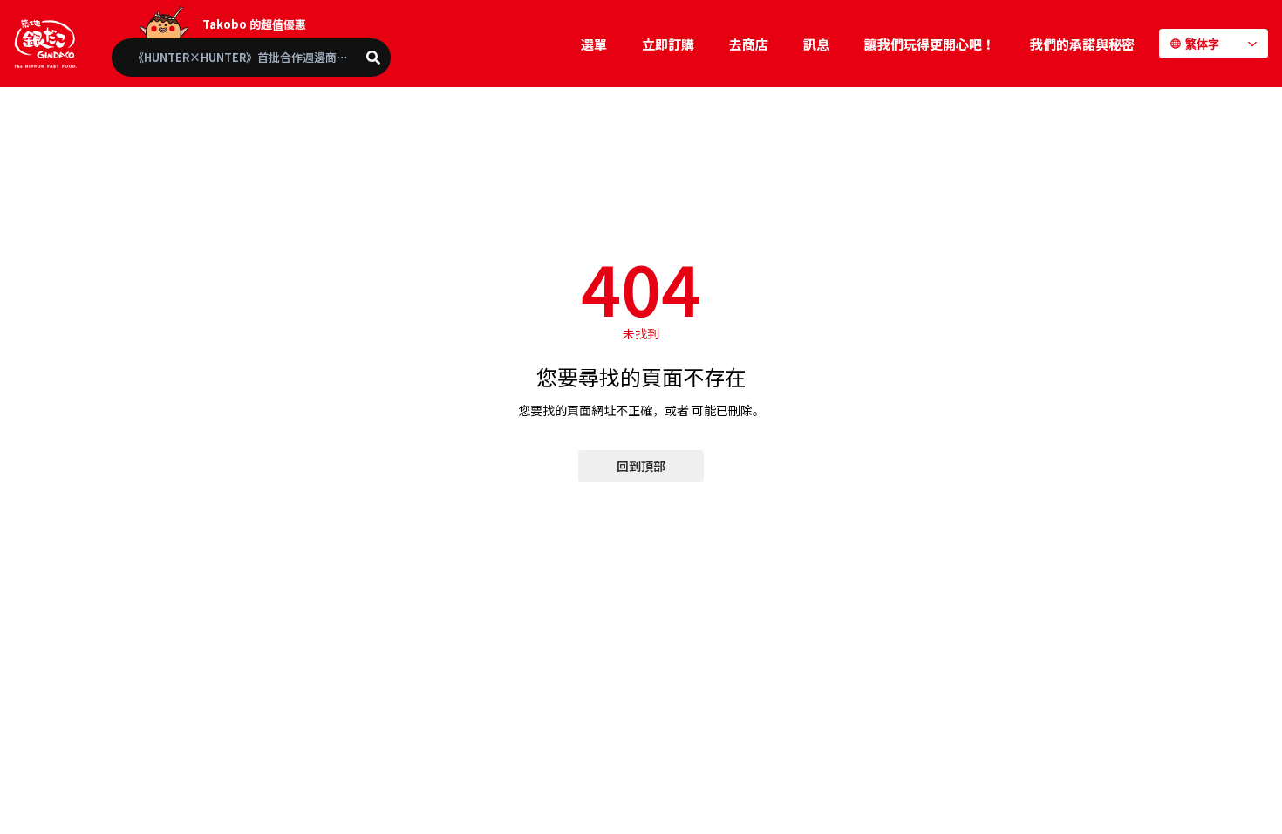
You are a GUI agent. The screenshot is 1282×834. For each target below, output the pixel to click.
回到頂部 (641, 466)
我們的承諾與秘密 (1082, 44)
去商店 (748, 44)
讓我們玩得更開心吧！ (929, 44)
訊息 (816, 44)
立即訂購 (668, 44)
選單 (594, 44)
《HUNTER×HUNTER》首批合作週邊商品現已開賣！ (262, 57)
